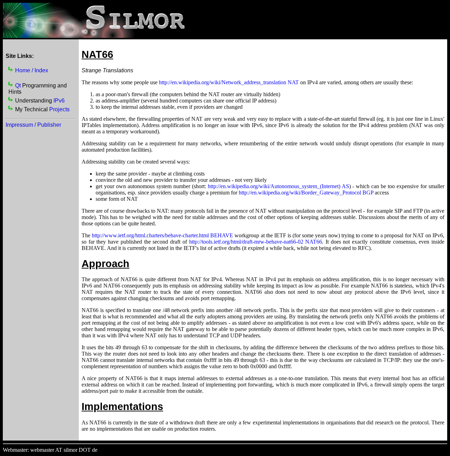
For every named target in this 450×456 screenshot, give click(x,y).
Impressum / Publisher (33, 125)
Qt (18, 85)
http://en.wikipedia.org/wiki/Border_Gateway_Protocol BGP (306, 193)
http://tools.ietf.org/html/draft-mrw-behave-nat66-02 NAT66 (255, 242)
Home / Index (31, 70)
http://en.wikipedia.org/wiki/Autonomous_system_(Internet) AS (278, 186)
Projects (59, 109)
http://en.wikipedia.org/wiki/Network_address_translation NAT (229, 82)
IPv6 (59, 101)
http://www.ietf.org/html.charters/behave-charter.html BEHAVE (162, 235)
